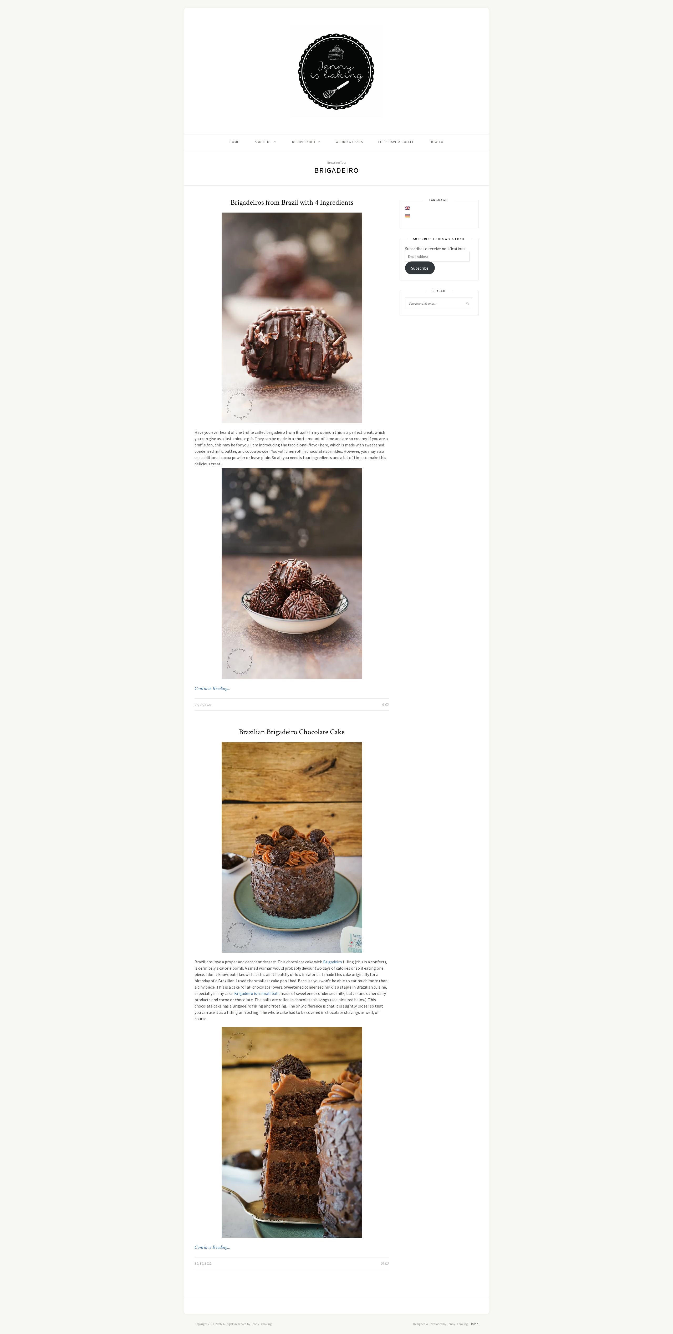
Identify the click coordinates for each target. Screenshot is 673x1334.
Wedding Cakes (349, 142)
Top (474, 1324)
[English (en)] (407, 208)
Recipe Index (303, 142)
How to (436, 142)
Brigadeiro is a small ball (256, 993)
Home (234, 142)
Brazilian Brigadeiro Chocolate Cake (292, 732)
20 (383, 1263)
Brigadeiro (332, 961)
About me (263, 142)
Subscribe (420, 268)
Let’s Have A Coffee (396, 142)
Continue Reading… (212, 689)
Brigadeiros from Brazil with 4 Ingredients (292, 202)
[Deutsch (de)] (407, 216)
